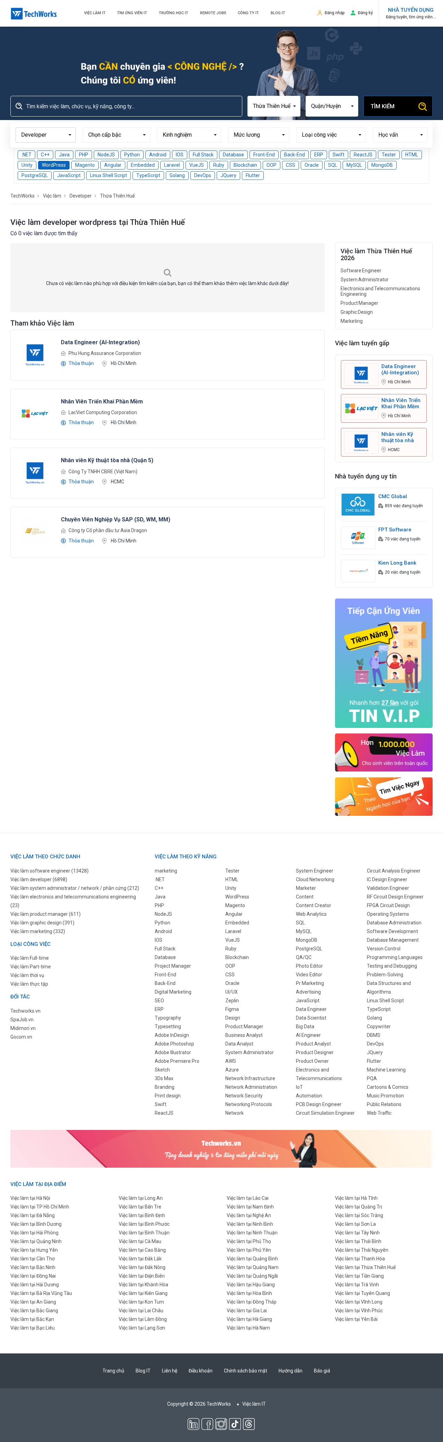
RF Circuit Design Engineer (395, 897)
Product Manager (359, 303)
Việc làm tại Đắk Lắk (140, 1258)
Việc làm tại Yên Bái (356, 1319)
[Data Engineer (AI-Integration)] (35, 354)
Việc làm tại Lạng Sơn (142, 1328)
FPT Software (395, 530)
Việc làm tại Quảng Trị (358, 1207)
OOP (271, 165)
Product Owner (312, 1061)
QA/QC (303, 957)
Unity (27, 165)
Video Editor (309, 974)
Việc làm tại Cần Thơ (32, 1258)
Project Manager (173, 966)
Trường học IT (173, 13)
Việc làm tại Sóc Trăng (359, 1215)
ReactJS (363, 154)
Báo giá (322, 1370)
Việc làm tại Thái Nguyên (361, 1250)
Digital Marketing (173, 992)
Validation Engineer (388, 888)
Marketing (352, 321)
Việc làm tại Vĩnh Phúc (359, 1310)
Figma (232, 1009)
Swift (338, 154)
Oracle (312, 165)
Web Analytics (311, 914)
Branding (164, 1087)
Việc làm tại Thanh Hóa (360, 1258)
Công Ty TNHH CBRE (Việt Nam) (103, 471)
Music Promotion (385, 1095)
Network (234, 1113)
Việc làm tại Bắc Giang (34, 1310)
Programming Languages (395, 957)
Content (305, 897)
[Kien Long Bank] (358, 570)
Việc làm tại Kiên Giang (143, 1293)
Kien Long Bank (397, 563)
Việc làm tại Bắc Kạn (32, 1319)
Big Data (305, 1026)
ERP (318, 154)
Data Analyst (239, 1044)
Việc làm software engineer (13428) (49, 871)
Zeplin (232, 1000)
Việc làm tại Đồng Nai (33, 1276)
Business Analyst (244, 1035)
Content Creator (313, 905)
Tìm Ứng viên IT (132, 13)
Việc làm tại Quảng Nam (253, 1267)
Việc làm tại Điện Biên (142, 1276)
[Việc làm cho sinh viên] (384, 752)
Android (157, 154)
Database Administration (394, 922)
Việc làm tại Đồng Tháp (252, 1302)
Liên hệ (169, 1370)
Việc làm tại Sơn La (355, 1224)
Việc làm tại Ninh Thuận (252, 1232)
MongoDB (382, 165)
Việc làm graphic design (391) (42, 922)
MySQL (354, 165)
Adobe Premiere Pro (177, 1061)
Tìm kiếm (383, 106)
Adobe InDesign (172, 1035)
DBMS (373, 1035)
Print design (168, 1095)
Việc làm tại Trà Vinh (357, 1284)
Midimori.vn (23, 1028)
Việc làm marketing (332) (37, 931)
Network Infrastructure (250, 1078)
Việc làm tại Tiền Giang (359, 1276)
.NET (26, 154)
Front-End (264, 154)
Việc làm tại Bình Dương (36, 1224)
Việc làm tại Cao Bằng (142, 1250)
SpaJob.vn (22, 1019)
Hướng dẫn (290, 1370)
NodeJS (106, 154)
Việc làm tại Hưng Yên (34, 1250)
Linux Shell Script (108, 175)
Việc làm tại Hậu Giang (251, 1284)
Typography (168, 1018)
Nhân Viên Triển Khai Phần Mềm (401, 403)
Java (64, 154)
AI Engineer (308, 1035)
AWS (230, 1061)
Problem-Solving (385, 974)
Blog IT (278, 13)
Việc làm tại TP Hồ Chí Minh (39, 1207)
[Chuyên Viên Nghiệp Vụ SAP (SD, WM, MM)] (35, 531)
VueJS (196, 165)
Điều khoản (201, 1370)
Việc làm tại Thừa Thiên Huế (365, 1267)
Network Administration (251, 1087)
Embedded (143, 165)
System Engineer (314, 871)
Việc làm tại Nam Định (250, 1207)
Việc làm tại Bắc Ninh (32, 1267)
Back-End (294, 154)
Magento (85, 165)
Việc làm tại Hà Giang (249, 1319)
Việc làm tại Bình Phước (144, 1224)
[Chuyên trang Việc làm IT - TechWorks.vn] (33, 13)
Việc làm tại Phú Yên (249, 1250)
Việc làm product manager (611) (45, 914)
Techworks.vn (25, 1011)
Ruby (218, 165)
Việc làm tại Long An (141, 1198)
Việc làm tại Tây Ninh (357, 1232)
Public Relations (384, 1104)
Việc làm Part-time (30, 966)
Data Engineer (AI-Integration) (400, 369)
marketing (166, 871)
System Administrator (365, 279)
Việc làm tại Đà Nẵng (32, 1215)
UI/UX (231, 992)
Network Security (244, 1095)
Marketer (306, 888)
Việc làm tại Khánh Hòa (143, 1284)
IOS (179, 154)
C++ (45, 154)
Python (132, 154)
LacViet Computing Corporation (103, 412)
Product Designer (315, 1052)
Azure (232, 1070)
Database (233, 154)
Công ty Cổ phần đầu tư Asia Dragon (108, 530)
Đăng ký (365, 12)
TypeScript (148, 175)
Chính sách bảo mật (245, 1370)
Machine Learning (386, 1070)
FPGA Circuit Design (388, 905)
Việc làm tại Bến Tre (140, 1207)
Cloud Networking (315, 879)
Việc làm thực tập (29, 984)
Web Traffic (379, 1113)
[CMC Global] (358, 504)
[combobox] (273, 106)
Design (232, 1018)
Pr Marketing (310, 983)
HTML (411, 154)
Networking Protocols (248, 1104)
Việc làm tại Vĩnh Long (358, 1302)
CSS (290, 165)
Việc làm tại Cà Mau (140, 1241)
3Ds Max (164, 1078)
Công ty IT (248, 13)
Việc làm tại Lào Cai (248, 1198)
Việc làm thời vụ (27, 975)
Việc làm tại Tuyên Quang (362, 1293)
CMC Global (392, 496)
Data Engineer (311, 1009)
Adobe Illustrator (173, 1052)
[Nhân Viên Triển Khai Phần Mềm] (35, 413)
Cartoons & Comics (387, 1087)
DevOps (202, 175)
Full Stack (203, 154)
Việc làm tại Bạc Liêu (32, 1328)
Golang (177, 175)
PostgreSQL (34, 175)
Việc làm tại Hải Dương (34, 1284)
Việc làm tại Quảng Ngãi (252, 1276)
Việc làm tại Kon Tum (141, 1302)
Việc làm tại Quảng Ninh (36, 1241)
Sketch (162, 1070)
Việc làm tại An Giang (33, 1302)
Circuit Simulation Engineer (325, 1113)
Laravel (172, 165)
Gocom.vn (21, 1037)
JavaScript (69, 175)
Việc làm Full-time (29, 958)
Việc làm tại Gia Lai (247, 1310)
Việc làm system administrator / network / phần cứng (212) (74, 888)
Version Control (383, 948)
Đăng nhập (335, 12)
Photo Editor (309, 966)
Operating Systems (388, 914)
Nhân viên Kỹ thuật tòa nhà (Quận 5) (397, 437)
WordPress (54, 165)
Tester (389, 154)
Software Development (392, 931)
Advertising (308, 992)
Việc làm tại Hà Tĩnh (356, 1198)
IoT (299, 1087)
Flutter (253, 175)
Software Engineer (361, 270)
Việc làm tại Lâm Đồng (143, 1319)
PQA (372, 1078)
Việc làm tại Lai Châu (141, 1310)
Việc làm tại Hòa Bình (249, 1293)
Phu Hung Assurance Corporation (105, 353)
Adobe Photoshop (174, 1044)
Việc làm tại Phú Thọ (249, 1241)
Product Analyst (313, 1044)
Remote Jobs (213, 13)
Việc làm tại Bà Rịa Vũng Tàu (41, 1293)
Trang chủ (113, 1370)
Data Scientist (311, 1018)
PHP (83, 154)
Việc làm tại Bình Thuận (144, 1232)
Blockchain (245, 165)
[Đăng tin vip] (384, 663)
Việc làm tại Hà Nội (30, 1198)
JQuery (228, 175)
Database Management (393, 940)
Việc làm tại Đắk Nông (142, 1267)
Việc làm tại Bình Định (142, 1215)
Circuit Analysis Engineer (394, 871)
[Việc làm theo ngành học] (384, 796)
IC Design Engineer (387, 879)
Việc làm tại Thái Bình (358, 1241)
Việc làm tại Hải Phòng (34, 1232)
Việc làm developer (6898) (38, 879)
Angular (112, 165)
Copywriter (379, 1026)
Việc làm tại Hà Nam (248, 1328)
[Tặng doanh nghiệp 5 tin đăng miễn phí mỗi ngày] (221, 1148)
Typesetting (168, 1026)
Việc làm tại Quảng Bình (252, 1258)
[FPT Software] (358, 537)
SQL (332, 165)
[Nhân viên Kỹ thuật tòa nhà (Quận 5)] (35, 472)
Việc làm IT (95, 13)
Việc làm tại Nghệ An (249, 1215)
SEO (159, 1000)
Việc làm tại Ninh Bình (250, 1224)
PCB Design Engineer (319, 1104)
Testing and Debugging (392, 966)
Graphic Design (357, 312)
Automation (309, 1095)
